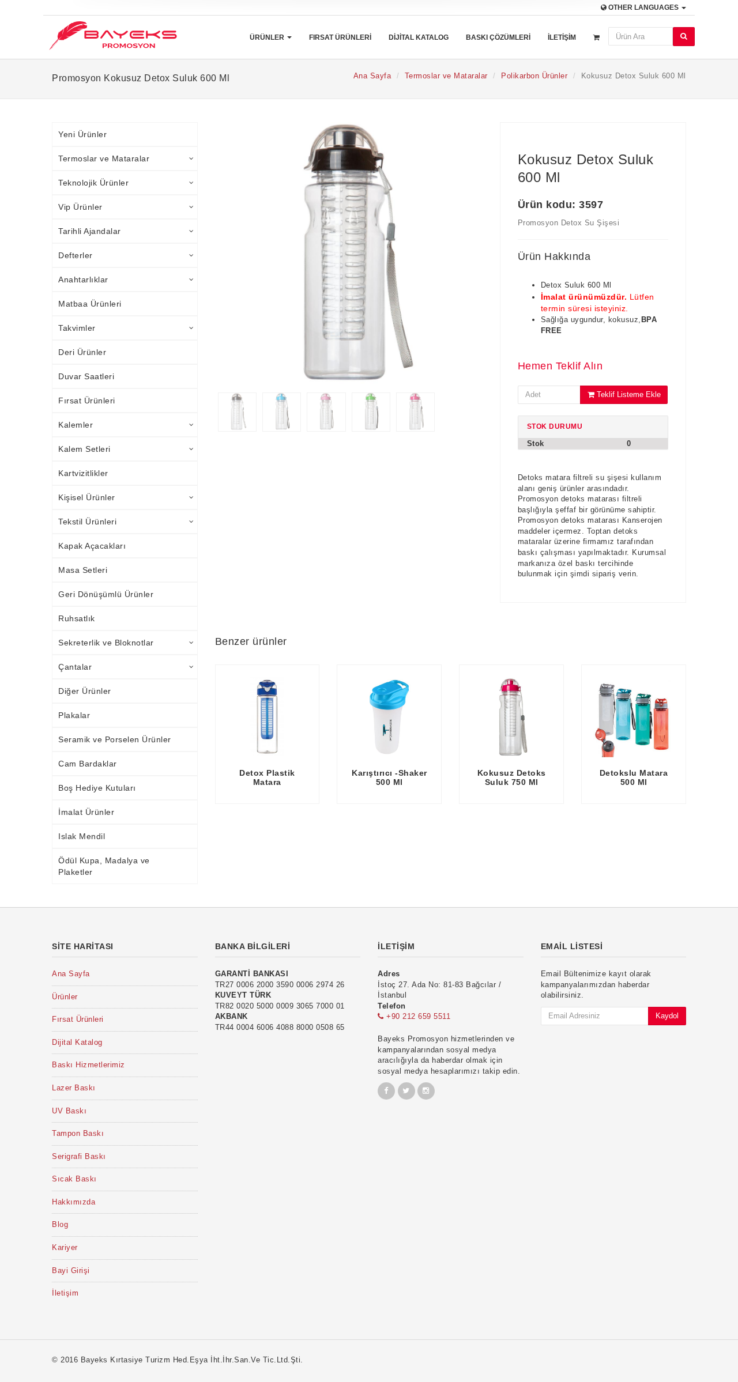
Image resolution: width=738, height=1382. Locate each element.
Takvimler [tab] (77, 328)
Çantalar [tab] (75, 666)
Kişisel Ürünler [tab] (86, 497)
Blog (60, 1224)
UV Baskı (69, 1111)
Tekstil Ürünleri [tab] (87, 521)
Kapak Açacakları (92, 545)
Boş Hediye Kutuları (97, 787)
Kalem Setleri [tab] (84, 449)
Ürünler (268, 37)
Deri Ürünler (82, 352)
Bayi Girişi (71, 1270)
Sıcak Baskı (74, 1179)
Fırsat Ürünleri (340, 37)
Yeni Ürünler (82, 134)
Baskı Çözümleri (498, 37)
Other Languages (643, 7)
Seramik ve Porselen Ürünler (114, 739)
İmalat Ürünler (86, 812)
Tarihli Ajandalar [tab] (89, 231)
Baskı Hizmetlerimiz (88, 1064)
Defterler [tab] (75, 255)
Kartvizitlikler (83, 473)
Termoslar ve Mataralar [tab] (103, 158)
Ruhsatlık (76, 618)
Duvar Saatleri (86, 376)
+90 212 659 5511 (417, 1016)
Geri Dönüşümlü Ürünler (105, 594)
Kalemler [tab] (75, 424)
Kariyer (65, 1247)
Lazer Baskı (74, 1087)
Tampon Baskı (78, 1133)
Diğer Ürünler (84, 691)
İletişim (562, 37)
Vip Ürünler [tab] (80, 207)
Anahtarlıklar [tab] (83, 279)
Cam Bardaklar (87, 763)
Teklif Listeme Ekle (627, 394)
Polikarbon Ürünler (534, 75)
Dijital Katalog (419, 37)
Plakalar (74, 715)
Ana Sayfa (372, 75)
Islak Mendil (81, 836)
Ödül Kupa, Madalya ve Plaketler (104, 866)
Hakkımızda (73, 1202)
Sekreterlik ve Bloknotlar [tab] (106, 642)
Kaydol (667, 1015)
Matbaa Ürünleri (90, 303)
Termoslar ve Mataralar (446, 75)
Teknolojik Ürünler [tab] (93, 182)
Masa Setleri (82, 570)
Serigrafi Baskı (79, 1156)
